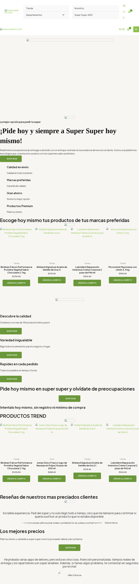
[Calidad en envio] (3, 168)
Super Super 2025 (84, 14)
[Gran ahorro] (3, 194)
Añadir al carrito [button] (16, 283)
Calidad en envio (18, 167)
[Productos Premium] (3, 207)
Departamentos (34, 14)
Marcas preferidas (19, 180)
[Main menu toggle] (136, 29)
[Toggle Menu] (62, 15)
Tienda (29, 8)
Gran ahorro (14, 193)
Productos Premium (20, 206)
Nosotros (79, 8)
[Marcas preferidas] (3, 181)
